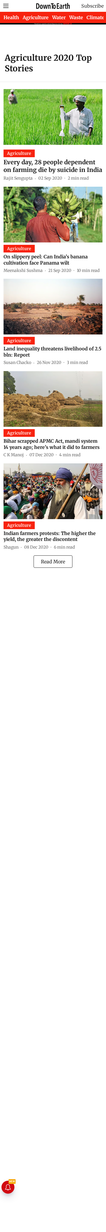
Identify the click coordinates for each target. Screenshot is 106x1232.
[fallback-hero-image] (53, 117)
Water (59, 17)
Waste (76, 17)
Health (11, 17)
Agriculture (36, 17)
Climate (96, 17)
